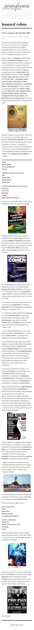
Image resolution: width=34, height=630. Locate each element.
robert (3, 39)
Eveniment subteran (17, 36)
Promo (26, 36)
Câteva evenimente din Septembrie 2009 (16, 33)
